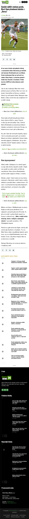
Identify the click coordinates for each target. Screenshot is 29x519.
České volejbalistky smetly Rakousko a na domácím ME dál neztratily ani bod (18, 330)
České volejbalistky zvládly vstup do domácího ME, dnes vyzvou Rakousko (19, 343)
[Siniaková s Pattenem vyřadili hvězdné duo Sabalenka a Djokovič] (6, 262)
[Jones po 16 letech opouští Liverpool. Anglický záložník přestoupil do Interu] (6, 357)
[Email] (10, 59)
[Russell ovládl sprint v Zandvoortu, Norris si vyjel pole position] (6, 337)
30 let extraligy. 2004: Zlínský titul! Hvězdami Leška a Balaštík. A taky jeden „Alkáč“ (19, 402)
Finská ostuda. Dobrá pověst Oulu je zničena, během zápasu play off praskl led (19, 422)
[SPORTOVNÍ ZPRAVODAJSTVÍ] (5, 2)
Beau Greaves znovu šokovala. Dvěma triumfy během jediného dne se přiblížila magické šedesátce (19, 282)
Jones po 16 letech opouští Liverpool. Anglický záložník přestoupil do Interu (17, 357)
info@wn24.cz (10, 501)
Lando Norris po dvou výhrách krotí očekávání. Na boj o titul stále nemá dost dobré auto (18, 289)
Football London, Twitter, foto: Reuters (13, 51)
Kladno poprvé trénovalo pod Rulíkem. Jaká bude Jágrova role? (19, 462)
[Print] (14, 59)
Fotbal (3, 15)
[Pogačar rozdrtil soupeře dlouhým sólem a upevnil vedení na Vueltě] (6, 269)
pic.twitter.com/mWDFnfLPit (16, 197)
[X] (26, 2)
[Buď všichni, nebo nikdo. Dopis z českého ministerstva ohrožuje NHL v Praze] (6, 409)
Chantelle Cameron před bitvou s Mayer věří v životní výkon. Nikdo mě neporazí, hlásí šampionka (19, 275)
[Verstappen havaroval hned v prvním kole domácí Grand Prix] (6, 309)
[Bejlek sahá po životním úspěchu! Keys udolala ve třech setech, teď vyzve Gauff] (6, 350)
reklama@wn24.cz (11, 503)
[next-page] (5, 363)
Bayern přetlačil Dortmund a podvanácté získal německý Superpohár (17, 316)
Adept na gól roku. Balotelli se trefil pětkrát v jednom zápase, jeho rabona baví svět (19, 429)
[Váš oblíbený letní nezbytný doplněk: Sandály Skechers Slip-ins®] (6, 469)
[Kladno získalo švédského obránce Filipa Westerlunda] (6, 476)
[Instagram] (24, 2)
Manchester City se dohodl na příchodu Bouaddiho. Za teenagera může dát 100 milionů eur (19, 302)
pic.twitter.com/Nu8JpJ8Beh (10, 107)
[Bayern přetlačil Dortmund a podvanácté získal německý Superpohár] (6, 316)
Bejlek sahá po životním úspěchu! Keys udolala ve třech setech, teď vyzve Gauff (19, 350)
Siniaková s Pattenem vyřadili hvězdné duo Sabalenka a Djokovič (19, 261)
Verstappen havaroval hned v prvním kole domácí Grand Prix (18, 309)
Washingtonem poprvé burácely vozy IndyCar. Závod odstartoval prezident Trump (18, 296)
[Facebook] (22, 2)
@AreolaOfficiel (7, 106)
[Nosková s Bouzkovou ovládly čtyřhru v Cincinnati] (6, 323)
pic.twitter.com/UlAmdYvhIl (18, 149)
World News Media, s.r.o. (14, 510)
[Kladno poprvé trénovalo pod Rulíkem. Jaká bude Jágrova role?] (6, 462)
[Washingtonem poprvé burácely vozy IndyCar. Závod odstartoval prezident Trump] (6, 296)
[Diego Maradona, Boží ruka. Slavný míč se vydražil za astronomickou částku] (6, 448)
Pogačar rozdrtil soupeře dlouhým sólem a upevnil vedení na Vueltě (19, 268)
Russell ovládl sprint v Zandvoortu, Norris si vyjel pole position (18, 336)
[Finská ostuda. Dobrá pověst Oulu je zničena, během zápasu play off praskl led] (6, 423)
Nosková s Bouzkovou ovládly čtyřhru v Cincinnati (18, 322)
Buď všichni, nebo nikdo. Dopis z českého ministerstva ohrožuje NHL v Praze (19, 409)
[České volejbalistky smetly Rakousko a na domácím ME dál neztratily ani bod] (6, 330)
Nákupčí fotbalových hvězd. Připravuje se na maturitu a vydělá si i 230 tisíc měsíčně (19, 415)
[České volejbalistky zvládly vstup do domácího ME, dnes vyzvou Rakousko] (6, 343)
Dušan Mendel (8, 53)
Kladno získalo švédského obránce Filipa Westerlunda (19, 475)
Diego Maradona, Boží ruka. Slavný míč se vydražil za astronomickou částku (19, 448)
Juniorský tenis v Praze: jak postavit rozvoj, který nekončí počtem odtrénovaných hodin (19, 455)
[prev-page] (2, 363)
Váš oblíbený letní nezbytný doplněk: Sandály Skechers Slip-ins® (19, 469)
